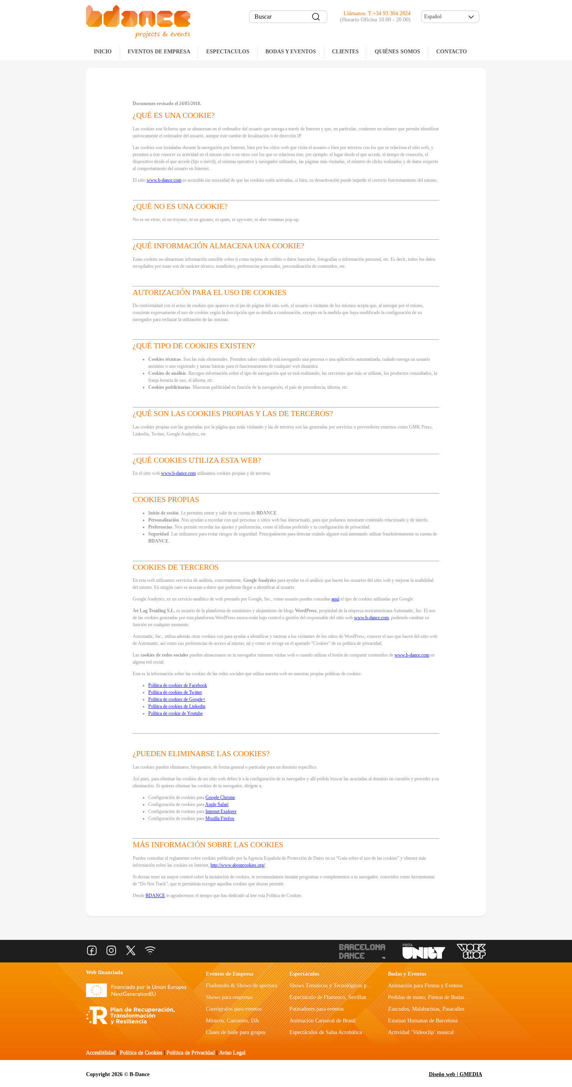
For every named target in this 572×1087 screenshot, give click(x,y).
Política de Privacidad (191, 1052)
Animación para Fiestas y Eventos (425, 986)
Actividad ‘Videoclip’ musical (421, 1032)
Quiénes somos (397, 51)
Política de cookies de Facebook (177, 685)
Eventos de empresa (159, 51)
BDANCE (155, 895)
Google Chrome (220, 797)
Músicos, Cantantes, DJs (232, 1021)
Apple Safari (216, 804)
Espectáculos (304, 974)
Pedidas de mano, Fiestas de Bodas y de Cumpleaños (446, 997)
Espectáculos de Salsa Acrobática (326, 1032)
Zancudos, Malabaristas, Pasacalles (426, 1009)
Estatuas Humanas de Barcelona (423, 1021)
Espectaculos (227, 51)
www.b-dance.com (164, 180)
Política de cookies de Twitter (175, 692)
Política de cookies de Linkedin (176, 706)
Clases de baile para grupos (235, 1032)
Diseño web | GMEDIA (455, 1074)
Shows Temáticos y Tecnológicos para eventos (340, 986)
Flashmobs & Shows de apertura (241, 986)
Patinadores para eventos (317, 1009)
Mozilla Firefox (219, 818)
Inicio (103, 51)
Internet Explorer (221, 811)
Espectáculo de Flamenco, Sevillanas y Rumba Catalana (351, 997)
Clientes (345, 51)
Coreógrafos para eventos (233, 1009)
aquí (335, 599)
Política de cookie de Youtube (175, 713)
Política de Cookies (141, 1052)
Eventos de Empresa (229, 974)
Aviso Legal (232, 1052)
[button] (450, 17)
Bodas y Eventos (290, 51)
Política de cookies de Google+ (176, 699)
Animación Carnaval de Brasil (323, 1021)
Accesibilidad (101, 1052)
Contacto (451, 51)
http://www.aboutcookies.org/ (238, 865)
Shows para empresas (229, 997)
